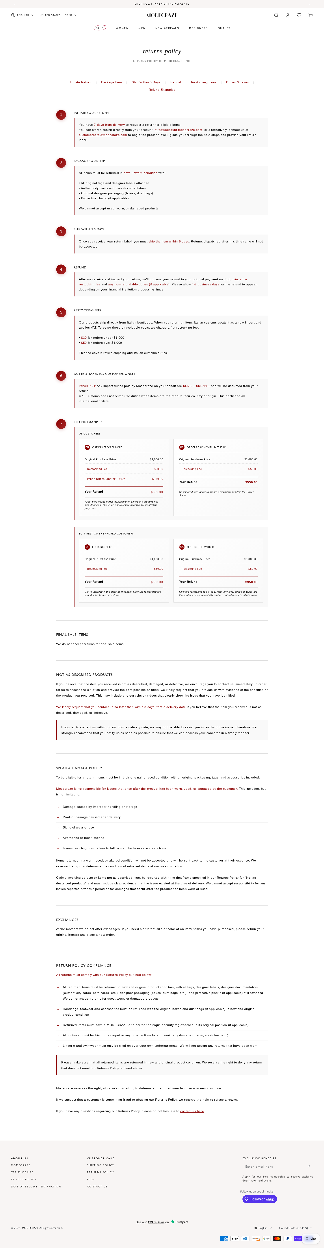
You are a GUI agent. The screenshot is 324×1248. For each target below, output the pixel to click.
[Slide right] (309, 4)
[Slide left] (15, 4)
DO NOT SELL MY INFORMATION (36, 1186)
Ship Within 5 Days (146, 82)
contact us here (192, 1111)
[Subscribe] (310, 1166)
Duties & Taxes (237, 82)
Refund (175, 82)
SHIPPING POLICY (100, 1165)
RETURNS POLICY (100, 1172)
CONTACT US (97, 1186)
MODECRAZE (21, 1165)
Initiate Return (80, 82)
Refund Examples (162, 89)
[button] (276, 15)
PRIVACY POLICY (24, 1179)
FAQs (91, 1179)
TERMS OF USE (22, 1172)
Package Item (111, 82)
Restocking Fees (203, 82)
